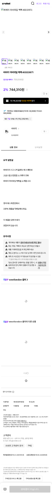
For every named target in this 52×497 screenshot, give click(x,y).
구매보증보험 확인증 (33, 478)
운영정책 (5, 406)
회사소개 (31, 402)
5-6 (28, 426)
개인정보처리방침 (18, 402)
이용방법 (16, 406)
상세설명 (38, 147)
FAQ (4, 410)
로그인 (39, 4)
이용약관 (5, 402)
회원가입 (46, 4)
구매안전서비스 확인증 (13, 478)
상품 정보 (14, 147)
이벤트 (36, 406)
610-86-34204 (15, 417)
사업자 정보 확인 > (22, 421)
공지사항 (26, 406)
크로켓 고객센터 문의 (14, 445)
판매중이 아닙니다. (30, 489)
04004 (7, 426)
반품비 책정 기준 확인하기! (42, 265)
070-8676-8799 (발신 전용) (10, 421)
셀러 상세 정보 (7, 392)
